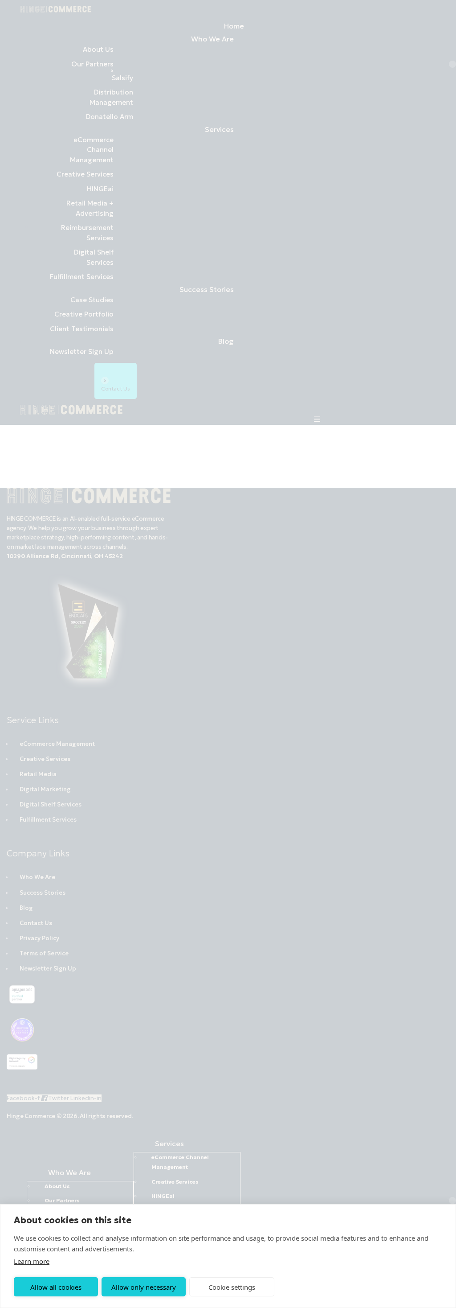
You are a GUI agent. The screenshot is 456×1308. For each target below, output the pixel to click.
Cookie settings (231, 1287)
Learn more (31, 1261)
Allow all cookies (55, 1287)
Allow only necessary (143, 1287)
